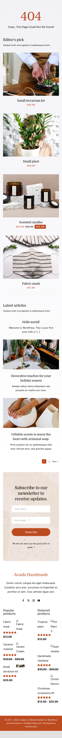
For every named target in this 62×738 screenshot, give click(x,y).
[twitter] (28, 600)
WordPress (52, 720)
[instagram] (33, 600)
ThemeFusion (31, 726)
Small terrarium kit (31, 100)
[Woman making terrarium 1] (31, 53)
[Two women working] (31, 340)
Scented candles (31, 222)
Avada (23, 720)
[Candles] (31, 175)
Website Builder (37, 720)
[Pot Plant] (31, 114)
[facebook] (23, 600)
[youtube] (39, 600)
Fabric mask (31, 283)
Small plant (31, 161)
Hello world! (31, 322)
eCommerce (16, 723)
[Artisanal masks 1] (31, 236)
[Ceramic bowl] (31, 399)
